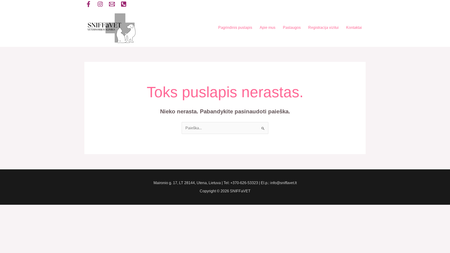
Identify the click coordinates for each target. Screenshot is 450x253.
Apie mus (267, 28)
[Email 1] (112, 4)
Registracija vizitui (323, 28)
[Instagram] (100, 4)
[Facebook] (88, 4)
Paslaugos (292, 28)
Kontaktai (354, 28)
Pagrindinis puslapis (235, 28)
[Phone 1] (124, 4)
